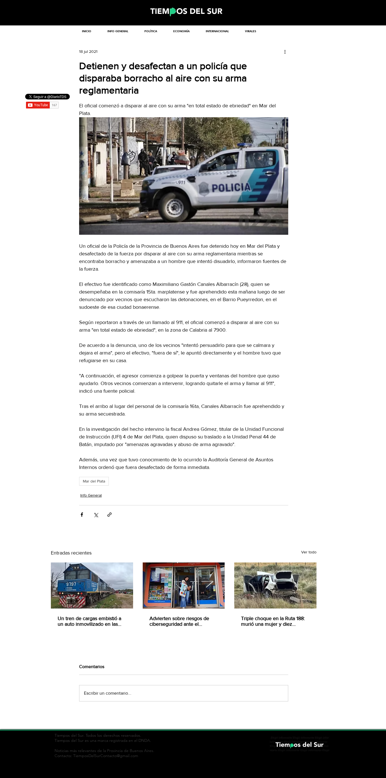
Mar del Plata (94, 481)
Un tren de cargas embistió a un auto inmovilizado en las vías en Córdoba (89, 621)
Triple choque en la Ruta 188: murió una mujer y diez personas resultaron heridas (273, 621)
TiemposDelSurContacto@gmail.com (105, 755)
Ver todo (308, 552)
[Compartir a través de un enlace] (109, 514)
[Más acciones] (284, 51)
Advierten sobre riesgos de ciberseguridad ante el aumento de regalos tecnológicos (179, 621)
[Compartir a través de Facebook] (81, 514)
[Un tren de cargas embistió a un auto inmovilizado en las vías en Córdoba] (92, 585)
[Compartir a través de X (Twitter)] (95, 514)
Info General (91, 495)
